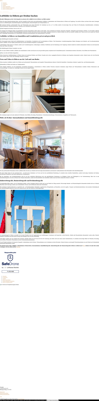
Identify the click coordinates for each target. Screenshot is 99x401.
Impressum (2, 391)
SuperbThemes (21, 399)
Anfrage (18, 246)
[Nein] (59, 400)
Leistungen (5, 4)
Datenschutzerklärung (4, 394)
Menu (1, 0)
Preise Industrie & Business (8, 7)
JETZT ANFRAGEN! (7, 9)
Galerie (4, 5)
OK (47, 400)
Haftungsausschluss (4, 393)
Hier (84, 245)
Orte (1, 396)
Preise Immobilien (6, 6)
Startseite (5, 2)
